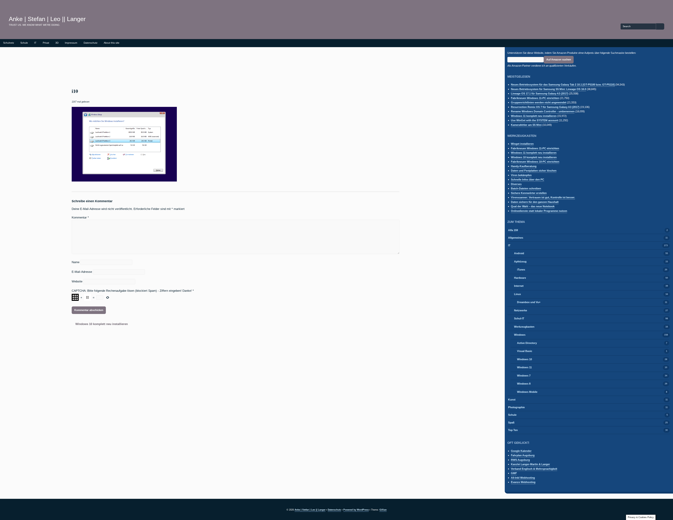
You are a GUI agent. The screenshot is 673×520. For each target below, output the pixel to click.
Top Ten (513, 430)
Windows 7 (524, 375)
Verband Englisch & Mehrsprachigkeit (534, 468)
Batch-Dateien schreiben (526, 188)
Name (75, 262)
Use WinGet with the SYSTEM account (534, 120)
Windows (519, 334)
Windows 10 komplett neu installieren (101, 324)
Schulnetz (8, 43)
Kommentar (80, 217)
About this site (111, 43)
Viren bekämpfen (521, 175)
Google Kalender (521, 450)
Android (519, 253)
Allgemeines (515, 237)
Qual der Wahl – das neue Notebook (533, 206)
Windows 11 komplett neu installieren (533, 115)
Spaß (511, 422)
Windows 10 (524, 359)
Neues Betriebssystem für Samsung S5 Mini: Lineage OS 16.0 (548, 89)
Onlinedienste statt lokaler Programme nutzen (539, 210)
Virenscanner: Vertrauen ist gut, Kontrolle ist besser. (543, 197)
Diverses (516, 184)
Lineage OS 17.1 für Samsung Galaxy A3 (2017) (539, 93)
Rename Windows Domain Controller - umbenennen (543, 111)
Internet (519, 285)
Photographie (516, 407)
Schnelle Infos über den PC (527, 179)
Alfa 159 (513, 230)
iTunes (521, 269)
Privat (46, 43)
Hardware (520, 277)
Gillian (383, 509)
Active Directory (527, 342)
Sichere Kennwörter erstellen (529, 192)
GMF (514, 473)
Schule (24, 43)
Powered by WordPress (356, 509)
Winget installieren (522, 143)
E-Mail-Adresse (82, 271)
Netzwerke (520, 310)
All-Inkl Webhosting (523, 477)
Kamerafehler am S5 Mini (526, 124)
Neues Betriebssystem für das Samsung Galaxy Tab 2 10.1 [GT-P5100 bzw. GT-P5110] (563, 84)
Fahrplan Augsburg (523, 455)
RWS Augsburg (520, 459)
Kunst (511, 399)
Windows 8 (524, 383)
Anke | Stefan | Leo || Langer (47, 19)
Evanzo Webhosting (523, 482)
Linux (517, 294)
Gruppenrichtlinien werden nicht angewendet (538, 102)
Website (77, 281)
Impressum (71, 43)
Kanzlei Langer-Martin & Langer (530, 464)
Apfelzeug (520, 261)
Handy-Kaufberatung (523, 166)
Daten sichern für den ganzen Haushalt (535, 201)
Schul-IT (519, 318)
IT (35, 43)
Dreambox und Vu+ (529, 302)
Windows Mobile (527, 391)
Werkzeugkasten (524, 326)
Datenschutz (90, 43)
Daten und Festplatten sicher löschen (533, 170)
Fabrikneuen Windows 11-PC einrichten (535, 98)
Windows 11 (524, 367)
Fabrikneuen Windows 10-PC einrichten (535, 161)
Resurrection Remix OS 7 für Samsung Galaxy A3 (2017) (545, 106)
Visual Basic (524, 351)
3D (57, 43)
